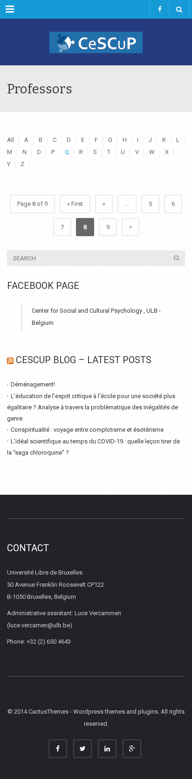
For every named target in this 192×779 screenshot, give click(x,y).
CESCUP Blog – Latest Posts (83, 359)
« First (75, 203)
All (10, 139)
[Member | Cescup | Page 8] (96, 42)
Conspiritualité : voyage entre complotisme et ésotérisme (87, 429)
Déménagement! (33, 384)
